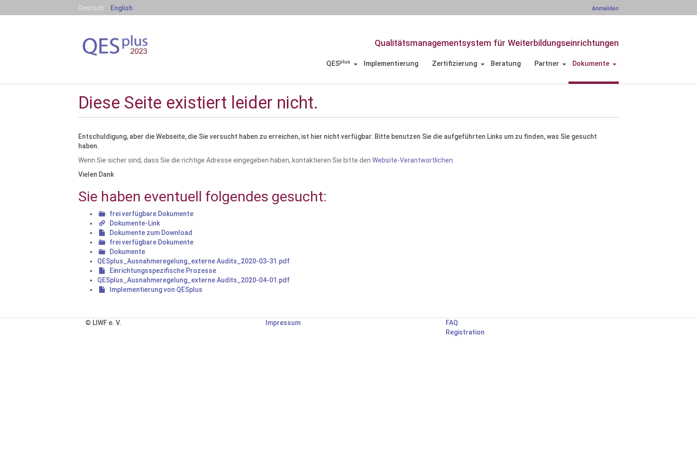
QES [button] (338, 63)
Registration (465, 332)
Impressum (283, 322)
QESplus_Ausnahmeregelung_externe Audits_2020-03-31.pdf (193, 261)
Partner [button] (546, 63)
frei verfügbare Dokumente (151, 213)
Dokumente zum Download (151, 232)
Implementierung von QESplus (156, 289)
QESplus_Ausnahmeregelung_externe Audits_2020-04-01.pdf (193, 280)
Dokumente (127, 251)
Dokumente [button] (590, 63)
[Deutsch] (130, 45)
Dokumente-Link (135, 223)
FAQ (452, 322)
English (121, 8)
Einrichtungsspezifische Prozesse (163, 270)
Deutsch (91, 8)
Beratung (506, 63)
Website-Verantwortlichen (412, 160)
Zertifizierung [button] (454, 63)
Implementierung (391, 63)
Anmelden (605, 8)
